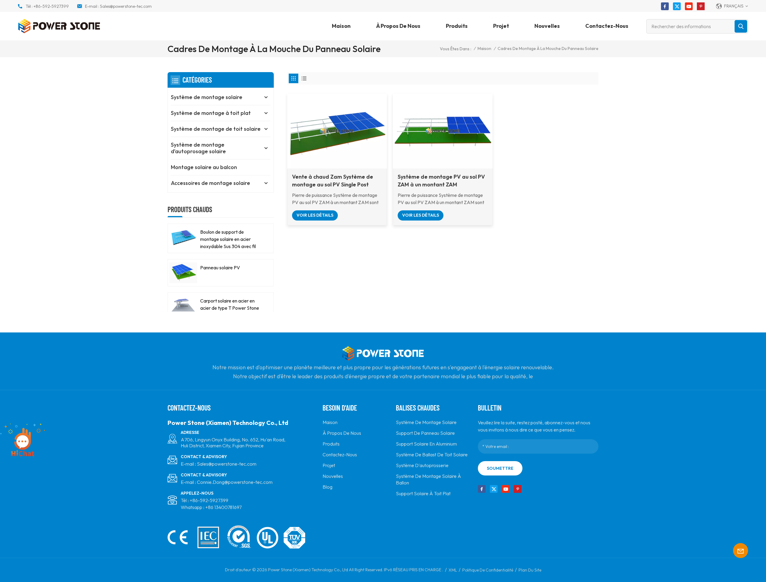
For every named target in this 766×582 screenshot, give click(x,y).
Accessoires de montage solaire (210, 183)
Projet (501, 25)
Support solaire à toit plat (423, 493)
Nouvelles (547, 25)
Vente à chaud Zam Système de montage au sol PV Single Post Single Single (332, 181)
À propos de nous (398, 25)
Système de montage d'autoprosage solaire (198, 148)
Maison (341, 25)
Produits (457, 25)
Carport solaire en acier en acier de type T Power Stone (229, 304)
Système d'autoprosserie (422, 465)
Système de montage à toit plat (211, 113)
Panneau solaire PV (220, 268)
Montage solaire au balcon (204, 167)
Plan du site (530, 570)
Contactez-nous (606, 25)
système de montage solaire (426, 422)
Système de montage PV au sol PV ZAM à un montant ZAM (441, 180)
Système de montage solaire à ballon (428, 479)
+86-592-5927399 (51, 6)
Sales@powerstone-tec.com (126, 6)
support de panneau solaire (425, 433)
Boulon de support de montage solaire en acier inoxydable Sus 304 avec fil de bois (228, 239)
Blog (327, 487)
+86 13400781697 (223, 507)
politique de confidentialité (487, 570)
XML (453, 570)
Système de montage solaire (206, 97)
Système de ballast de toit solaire (432, 455)
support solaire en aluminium (426, 444)
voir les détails (315, 215)
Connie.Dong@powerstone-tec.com (235, 482)
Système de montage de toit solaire (216, 128)
